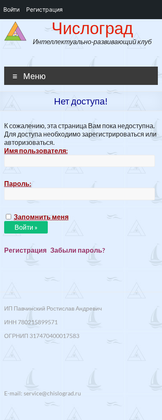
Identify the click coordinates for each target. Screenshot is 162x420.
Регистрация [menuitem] (44, 9)
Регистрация (25, 250)
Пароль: (17, 183)
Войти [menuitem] (11, 9)
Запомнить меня (41, 217)
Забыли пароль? (77, 250)
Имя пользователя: (36, 150)
